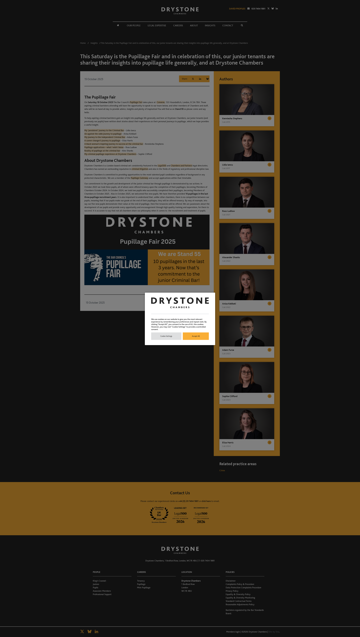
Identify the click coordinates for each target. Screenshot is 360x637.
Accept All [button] (196, 336)
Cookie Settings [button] (166, 336)
